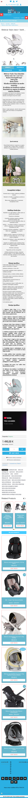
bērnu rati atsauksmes (14, 478)
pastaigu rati (5, 471)
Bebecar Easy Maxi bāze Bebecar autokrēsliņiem (14, 711)
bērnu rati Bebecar (6, 482)
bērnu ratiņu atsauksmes (8, 490)
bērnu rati (20, 469)
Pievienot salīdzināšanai (14, 460)
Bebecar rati (5, 478)
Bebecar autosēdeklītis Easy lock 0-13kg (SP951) (7, 517)
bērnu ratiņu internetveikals (8, 488)
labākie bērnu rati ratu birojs (9, 492)
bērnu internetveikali (16, 476)
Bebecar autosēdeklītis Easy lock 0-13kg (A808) (14, 749)
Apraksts (7, 67)
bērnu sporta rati (6, 476)
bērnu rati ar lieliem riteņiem (19, 480)
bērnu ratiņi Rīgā (16, 482)
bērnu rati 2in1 (5, 473)
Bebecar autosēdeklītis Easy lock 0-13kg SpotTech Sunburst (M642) (14, 674)
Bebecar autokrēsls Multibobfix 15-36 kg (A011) (14, 563)
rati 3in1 (16, 473)
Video (20, 70)
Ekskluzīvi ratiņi (13, 469)
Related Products (14, 532)
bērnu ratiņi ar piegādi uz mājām (10, 486)
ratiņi (11, 473)
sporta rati (12, 471)
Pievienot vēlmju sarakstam (14, 457)
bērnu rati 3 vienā (6, 480)
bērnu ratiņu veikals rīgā (18, 484)
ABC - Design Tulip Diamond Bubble (14, 600)
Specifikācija (20, 67)
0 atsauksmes (12, 463)
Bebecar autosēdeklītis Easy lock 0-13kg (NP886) (14, 637)
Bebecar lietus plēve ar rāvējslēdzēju (20, 516)
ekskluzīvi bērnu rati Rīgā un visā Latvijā (11, 494)
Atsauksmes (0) (8, 70)
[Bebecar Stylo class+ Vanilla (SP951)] (14, 45)
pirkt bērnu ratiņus (6, 484)
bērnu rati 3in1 (19, 471)
